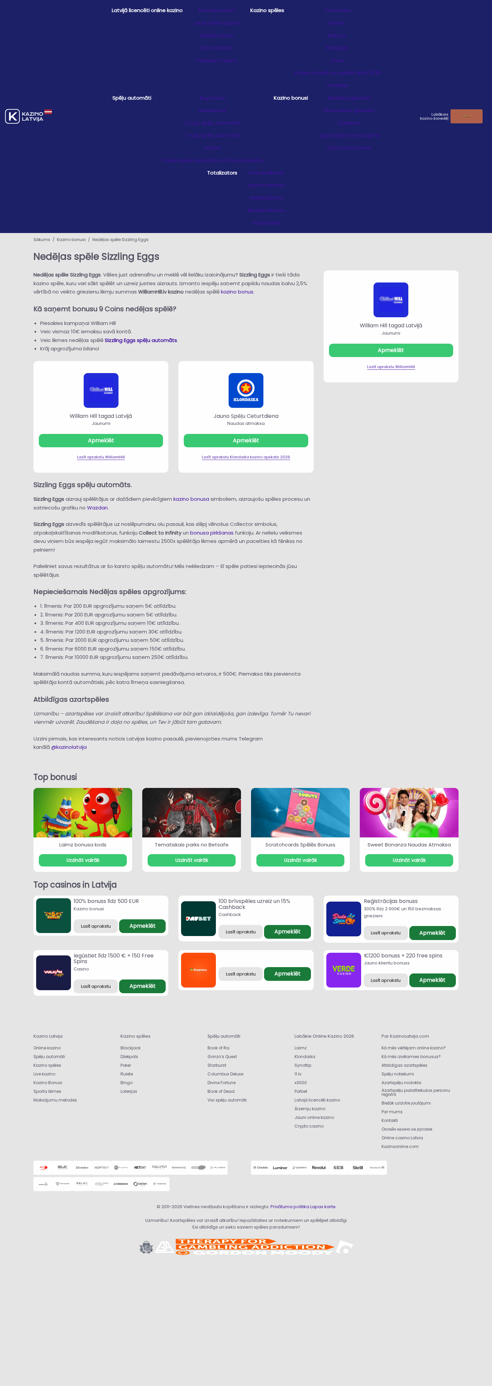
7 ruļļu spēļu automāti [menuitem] (212, 135)
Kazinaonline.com (400, 1146)
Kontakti (390, 1120)
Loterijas (128, 1091)
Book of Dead (221, 1091)
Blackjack (130, 1048)
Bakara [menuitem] (337, 35)
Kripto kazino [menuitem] (216, 47)
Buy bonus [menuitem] (212, 97)
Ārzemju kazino (310, 1109)
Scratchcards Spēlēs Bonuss (300, 844)
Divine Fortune (222, 1082)
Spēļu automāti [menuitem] (131, 97)
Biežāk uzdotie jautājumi (406, 1103)
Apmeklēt (101, 440)
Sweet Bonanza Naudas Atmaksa (409, 844)
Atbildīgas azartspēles (404, 1065)
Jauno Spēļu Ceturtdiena (246, 416)
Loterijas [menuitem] (337, 85)
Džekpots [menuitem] (349, 122)
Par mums (392, 1112)
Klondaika (305, 1056)
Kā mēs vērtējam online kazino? (414, 1048)
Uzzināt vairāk (83, 860)
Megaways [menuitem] (212, 110)
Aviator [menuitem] (212, 147)
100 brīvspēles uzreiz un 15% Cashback (254, 904)
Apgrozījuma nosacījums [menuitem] (349, 135)
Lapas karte (323, 1206)
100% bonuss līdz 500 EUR (106, 901)
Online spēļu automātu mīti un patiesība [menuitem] (212, 160)
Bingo (126, 1082)
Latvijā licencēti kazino (317, 1100)
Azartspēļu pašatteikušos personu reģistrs (416, 1092)
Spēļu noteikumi (398, 1074)
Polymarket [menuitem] (266, 222)
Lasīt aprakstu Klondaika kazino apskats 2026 (246, 457)
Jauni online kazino (314, 1117)
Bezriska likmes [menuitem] (266, 210)
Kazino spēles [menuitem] (267, 10)
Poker (125, 1065)
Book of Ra (218, 1048)
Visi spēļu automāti (227, 1100)
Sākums (41, 239)
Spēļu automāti (49, 1056)
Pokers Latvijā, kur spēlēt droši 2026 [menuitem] (338, 72)
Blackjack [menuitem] (337, 47)
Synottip (303, 1065)
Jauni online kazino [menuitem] (216, 22)
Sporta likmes (47, 1091)
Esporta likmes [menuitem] (266, 185)
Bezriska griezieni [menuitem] (349, 97)
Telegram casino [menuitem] (216, 60)
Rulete (126, 1074)
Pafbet (301, 1091)
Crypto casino (309, 1126)
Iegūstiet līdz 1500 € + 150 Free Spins (114, 958)
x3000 (301, 1082)
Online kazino (47, 1048)
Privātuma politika (289, 1206)
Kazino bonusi (71, 239)
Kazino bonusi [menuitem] (291, 97)
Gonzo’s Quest (222, 1056)
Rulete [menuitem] (337, 22)
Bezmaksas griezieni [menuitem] (349, 110)
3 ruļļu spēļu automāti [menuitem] (212, 122)
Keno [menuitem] (337, 60)
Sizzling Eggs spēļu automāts (141, 340)
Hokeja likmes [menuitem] (266, 197)
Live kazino (44, 1074)
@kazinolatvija (69, 746)
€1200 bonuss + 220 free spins (403, 955)
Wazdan (97, 507)
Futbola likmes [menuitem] (266, 172)
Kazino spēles (47, 1065)
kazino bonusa (191, 498)
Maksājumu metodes (55, 1100)
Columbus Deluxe (226, 1074)
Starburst (217, 1065)
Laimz (301, 1048)
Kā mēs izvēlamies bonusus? (411, 1056)
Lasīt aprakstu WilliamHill (101, 457)
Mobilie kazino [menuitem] (216, 35)
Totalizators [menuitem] (222, 172)
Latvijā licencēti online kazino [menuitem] (147, 10)
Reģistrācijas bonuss (391, 901)
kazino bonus (237, 291)
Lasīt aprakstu (96, 926)
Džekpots (129, 1056)
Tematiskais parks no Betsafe (192, 844)
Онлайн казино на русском (407, 1129)
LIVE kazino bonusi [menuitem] (349, 147)
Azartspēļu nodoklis (401, 1082)
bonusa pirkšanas (212, 532)
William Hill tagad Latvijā (101, 416)
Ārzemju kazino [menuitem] (216, 10)
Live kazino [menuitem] (338, 10)
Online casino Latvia (402, 1138)
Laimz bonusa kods (82, 844)
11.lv (298, 1074)
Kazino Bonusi (47, 1082)
